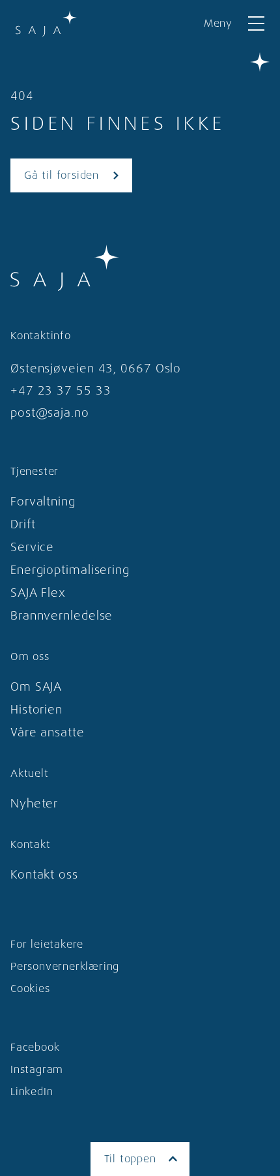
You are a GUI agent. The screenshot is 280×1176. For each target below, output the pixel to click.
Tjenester (34, 471)
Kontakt (30, 844)
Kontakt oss (44, 874)
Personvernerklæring (64, 966)
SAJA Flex (38, 593)
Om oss (29, 656)
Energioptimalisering (70, 570)
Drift (23, 524)
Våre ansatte (47, 732)
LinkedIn (31, 1091)
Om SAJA (36, 687)
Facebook (34, 1047)
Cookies (30, 988)
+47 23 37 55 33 (60, 391)
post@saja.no (49, 413)
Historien (36, 709)
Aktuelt (29, 773)
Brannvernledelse (61, 616)
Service (32, 547)
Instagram (36, 1069)
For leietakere (46, 944)
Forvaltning (43, 501)
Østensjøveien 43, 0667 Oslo (95, 368)
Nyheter (34, 803)
